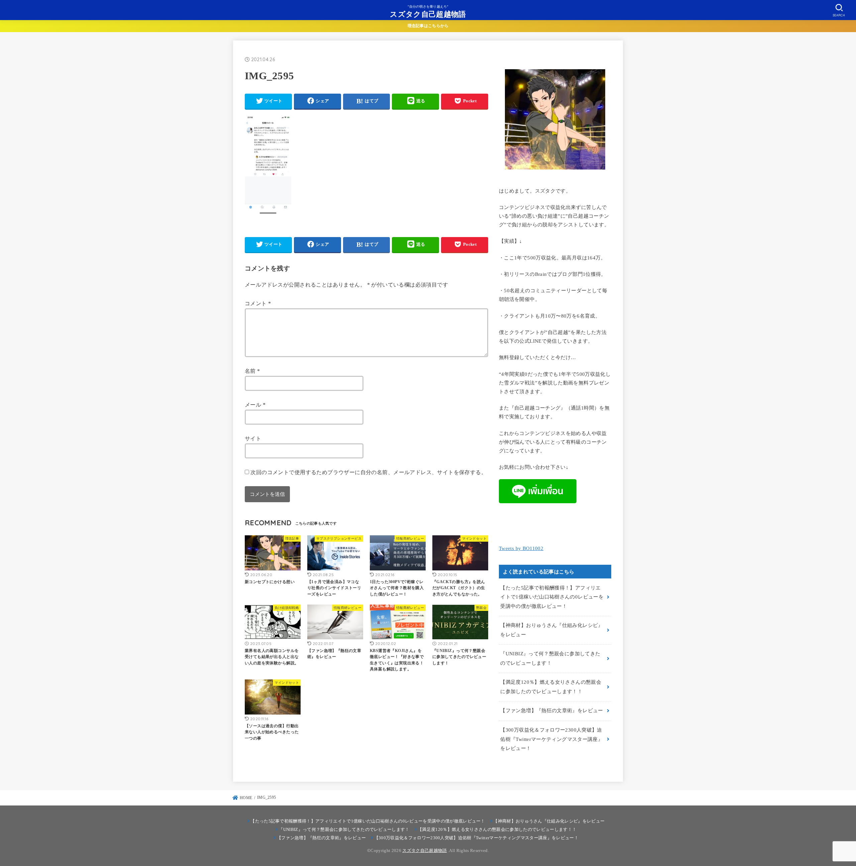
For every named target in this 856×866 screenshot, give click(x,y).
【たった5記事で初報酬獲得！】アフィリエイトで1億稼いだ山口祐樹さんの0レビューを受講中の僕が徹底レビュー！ (552, 597)
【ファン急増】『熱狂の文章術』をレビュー (551, 710)
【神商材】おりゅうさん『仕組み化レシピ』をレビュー (551, 630)
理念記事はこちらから (428, 25)
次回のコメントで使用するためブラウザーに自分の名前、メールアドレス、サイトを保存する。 (368, 472)
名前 (252, 371)
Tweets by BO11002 (521, 548)
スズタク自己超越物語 (428, 13)
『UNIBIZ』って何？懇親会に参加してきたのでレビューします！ (550, 658)
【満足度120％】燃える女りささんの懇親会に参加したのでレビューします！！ (550, 686)
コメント (258, 303)
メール (255, 405)
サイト (253, 438)
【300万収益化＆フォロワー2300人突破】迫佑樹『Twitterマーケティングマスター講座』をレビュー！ (551, 739)
